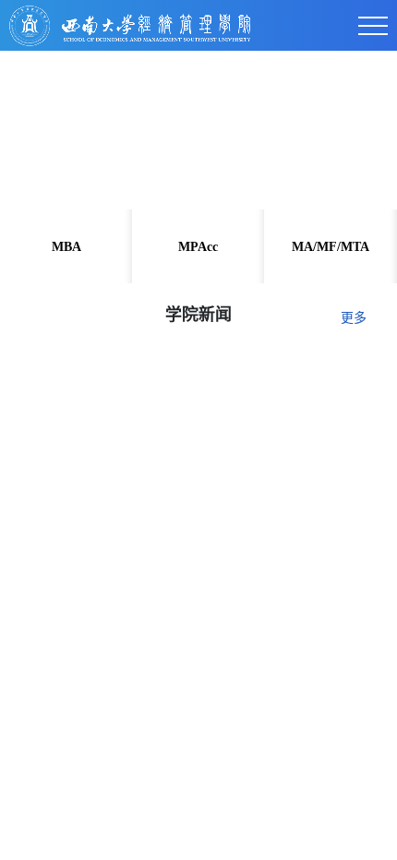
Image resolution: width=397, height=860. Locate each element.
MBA (66, 247)
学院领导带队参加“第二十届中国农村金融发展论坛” (188, 831)
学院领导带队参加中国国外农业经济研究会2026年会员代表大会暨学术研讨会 (193, 745)
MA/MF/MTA (330, 247)
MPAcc (198, 247)
